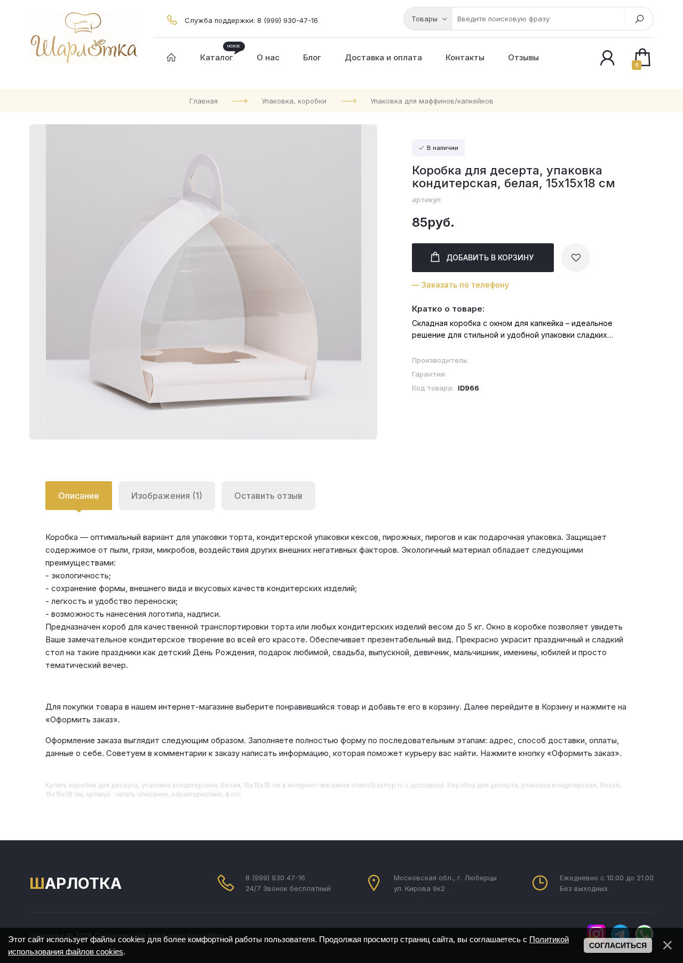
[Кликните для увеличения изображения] (203, 282)
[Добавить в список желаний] (575, 257)
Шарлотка (75, 883)
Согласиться (618, 945)
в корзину (490, 257)
